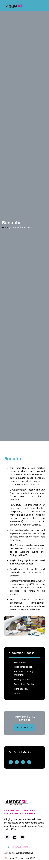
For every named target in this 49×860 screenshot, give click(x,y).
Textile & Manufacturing (18, 853)
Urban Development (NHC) (20, 858)
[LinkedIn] (14, 837)
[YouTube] (22, 837)
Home (5, 227)
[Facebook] (7, 837)
